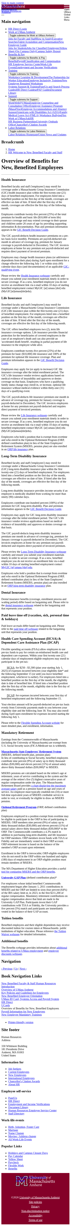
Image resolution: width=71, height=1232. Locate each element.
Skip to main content (12, 2)
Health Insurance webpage (35, 275)
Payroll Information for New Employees (23, 1011)
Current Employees (18, 1071)
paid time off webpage (26, 628)
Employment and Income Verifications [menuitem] (36, 67)
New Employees (17, 1075)
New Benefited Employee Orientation (21, 995)
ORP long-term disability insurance (26, 585)
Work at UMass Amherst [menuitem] (21, 32)
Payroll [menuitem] (21, 61)
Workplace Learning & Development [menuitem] (28, 77)
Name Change (16, 1133)
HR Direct (7, 1002)
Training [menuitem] (12, 70)
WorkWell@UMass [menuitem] (19, 102)
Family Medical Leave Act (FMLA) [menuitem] (37, 114)
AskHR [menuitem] (29, 118)
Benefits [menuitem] (12, 61)
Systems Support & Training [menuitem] (23, 86)
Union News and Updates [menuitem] (52, 134)
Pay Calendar (15, 1156)
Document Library (18, 1107)
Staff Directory (16, 1113)
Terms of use (35, 1219)
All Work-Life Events (20, 1139)
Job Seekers (14, 1068)
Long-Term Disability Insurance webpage (43, 551)
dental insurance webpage (19, 605)
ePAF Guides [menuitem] (43, 89)
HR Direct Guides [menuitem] (26, 89)
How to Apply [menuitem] (44, 38)
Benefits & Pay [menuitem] (16, 54)
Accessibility (35, 1215)
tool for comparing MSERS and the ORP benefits (28, 871)
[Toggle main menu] (2, 15)
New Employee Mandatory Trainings (21, 1014)
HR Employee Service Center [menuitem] (24, 64)
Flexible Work (16, 1165)
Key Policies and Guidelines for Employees (25, 992)
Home (11, 149)
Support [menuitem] (12, 96)
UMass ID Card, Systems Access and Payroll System (30, 999)
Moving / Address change (22, 1136)
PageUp (12, 1097)
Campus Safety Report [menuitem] (48, 51)
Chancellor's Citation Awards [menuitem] (31, 124)
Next (23, 968)
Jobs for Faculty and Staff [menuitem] (22, 38)
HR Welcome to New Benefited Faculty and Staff (35, 152)
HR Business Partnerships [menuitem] (22, 121)
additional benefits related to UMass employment (34, 949)
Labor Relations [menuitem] (17, 127)
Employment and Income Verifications (29, 1104)
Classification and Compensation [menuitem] (43, 61)
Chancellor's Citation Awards (24, 1081)
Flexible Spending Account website (40, 722)
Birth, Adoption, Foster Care (23, 1126)
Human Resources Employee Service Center (32, 1110)
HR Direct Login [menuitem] (17, 28)
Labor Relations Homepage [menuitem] (23, 134)
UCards (5, 1005)
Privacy (35, 1206)
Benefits (12, 1168)
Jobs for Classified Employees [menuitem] (43, 48)
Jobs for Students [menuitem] (17, 48)
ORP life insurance (17, 449)
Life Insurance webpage (34, 415)
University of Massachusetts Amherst (39, 1197)
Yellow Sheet (15, 1159)
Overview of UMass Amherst (17, 989)
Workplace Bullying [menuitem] (51, 115)
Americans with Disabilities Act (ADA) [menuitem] (38, 112)
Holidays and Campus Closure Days (28, 1152)
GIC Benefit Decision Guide (32, 229)
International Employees (21, 1078)
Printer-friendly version (20, 1022)
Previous (6, 968)
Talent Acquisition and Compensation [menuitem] (38, 41)
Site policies (35, 1201)
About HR (14, 1084)
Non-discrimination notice (35, 1210)
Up (16, 968)
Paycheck (13, 1162)
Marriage (13, 1130)
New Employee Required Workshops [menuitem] (37, 82)
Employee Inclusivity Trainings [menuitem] (45, 80)
